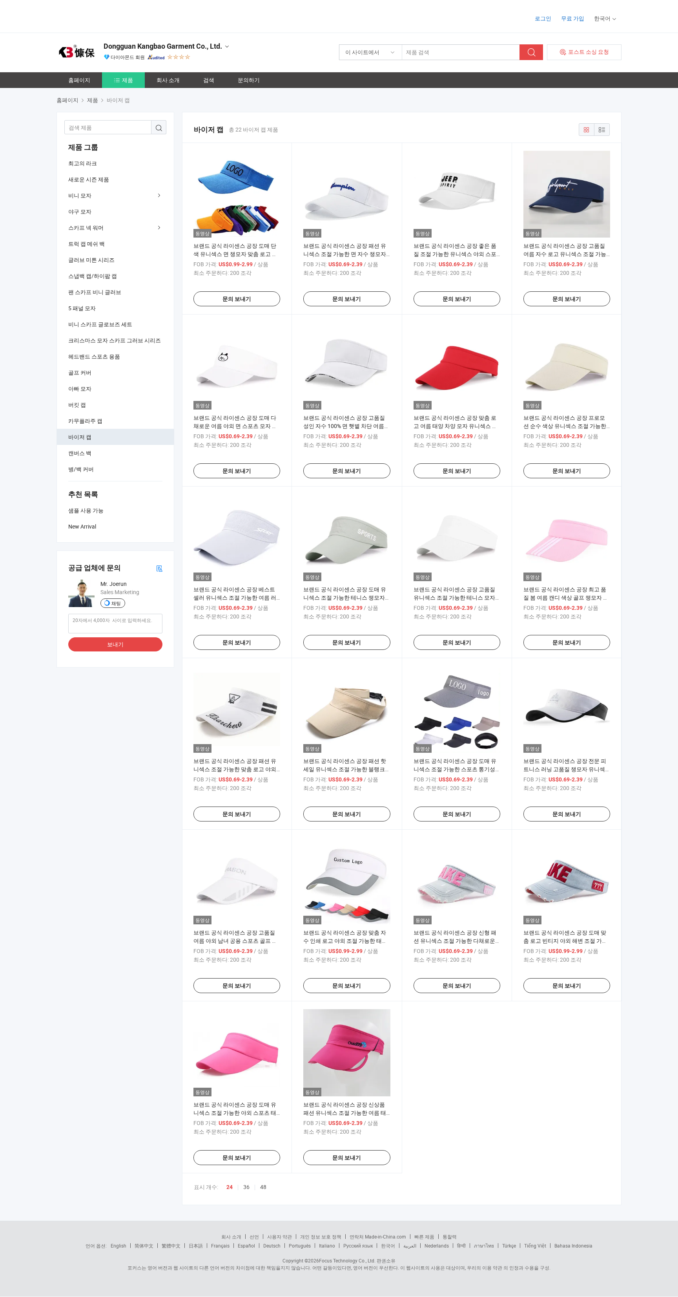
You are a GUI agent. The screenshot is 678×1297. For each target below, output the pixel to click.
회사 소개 (168, 80)
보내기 (115, 644)
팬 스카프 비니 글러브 (94, 292)
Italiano (327, 1245)
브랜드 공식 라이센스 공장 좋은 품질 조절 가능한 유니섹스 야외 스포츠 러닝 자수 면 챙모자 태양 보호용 (456, 254)
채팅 (116, 603)
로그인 (543, 18)
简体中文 (144, 1245)
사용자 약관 (279, 1236)
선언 (254, 1236)
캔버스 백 (79, 453)
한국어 (388, 1245)
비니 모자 (79, 195)
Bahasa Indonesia (573, 1245)
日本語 (196, 1245)
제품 (127, 80)
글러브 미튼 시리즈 (91, 259)
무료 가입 (572, 18)
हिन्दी (461, 1245)
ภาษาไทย (484, 1245)
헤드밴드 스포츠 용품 (94, 356)
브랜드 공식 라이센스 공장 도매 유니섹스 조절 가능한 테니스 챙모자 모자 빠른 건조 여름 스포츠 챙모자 (344, 597)
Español (246, 1245)
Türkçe (509, 1245)
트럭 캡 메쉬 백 (86, 243)
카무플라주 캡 (85, 420)
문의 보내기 (236, 299)
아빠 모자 (79, 388)
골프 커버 (79, 372)
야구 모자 (79, 211)
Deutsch (272, 1245)
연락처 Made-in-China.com (378, 1236)
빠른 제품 (424, 1236)
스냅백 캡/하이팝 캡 (92, 276)
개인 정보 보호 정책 (320, 1236)
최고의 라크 (82, 163)
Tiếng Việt (535, 1245)
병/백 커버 (81, 469)
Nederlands (437, 1245)
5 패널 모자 (82, 308)
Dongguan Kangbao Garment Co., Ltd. (163, 46)
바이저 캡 (79, 437)
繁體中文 (171, 1245)
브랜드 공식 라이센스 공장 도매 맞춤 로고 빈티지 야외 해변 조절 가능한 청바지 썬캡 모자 (565, 941)
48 (263, 1187)
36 (246, 1187)
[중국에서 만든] (106, 15)
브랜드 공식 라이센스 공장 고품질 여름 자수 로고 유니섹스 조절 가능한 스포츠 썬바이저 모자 (564, 254)
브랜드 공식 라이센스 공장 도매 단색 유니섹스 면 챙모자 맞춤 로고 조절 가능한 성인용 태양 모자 (235, 254)
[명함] (159, 568)
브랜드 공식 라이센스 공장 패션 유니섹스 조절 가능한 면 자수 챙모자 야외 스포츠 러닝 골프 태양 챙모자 (344, 254)
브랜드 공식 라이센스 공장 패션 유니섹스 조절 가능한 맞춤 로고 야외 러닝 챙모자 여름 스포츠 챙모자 (234, 769)
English (118, 1245)
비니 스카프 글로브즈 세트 (100, 324)
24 (229, 1187)
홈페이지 (79, 80)
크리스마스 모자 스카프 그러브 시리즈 (114, 340)
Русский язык (358, 1245)
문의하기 (249, 80)
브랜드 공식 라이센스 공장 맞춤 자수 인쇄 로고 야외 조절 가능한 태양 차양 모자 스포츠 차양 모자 (345, 941)
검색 (208, 80)
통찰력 (450, 1236)
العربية (409, 1245)
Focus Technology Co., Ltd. (347, 1260)
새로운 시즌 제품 (88, 179)
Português (300, 1245)
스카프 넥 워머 (86, 227)
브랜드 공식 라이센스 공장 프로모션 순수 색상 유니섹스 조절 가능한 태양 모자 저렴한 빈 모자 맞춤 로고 (565, 426)
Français (220, 1245)
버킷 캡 (77, 404)
